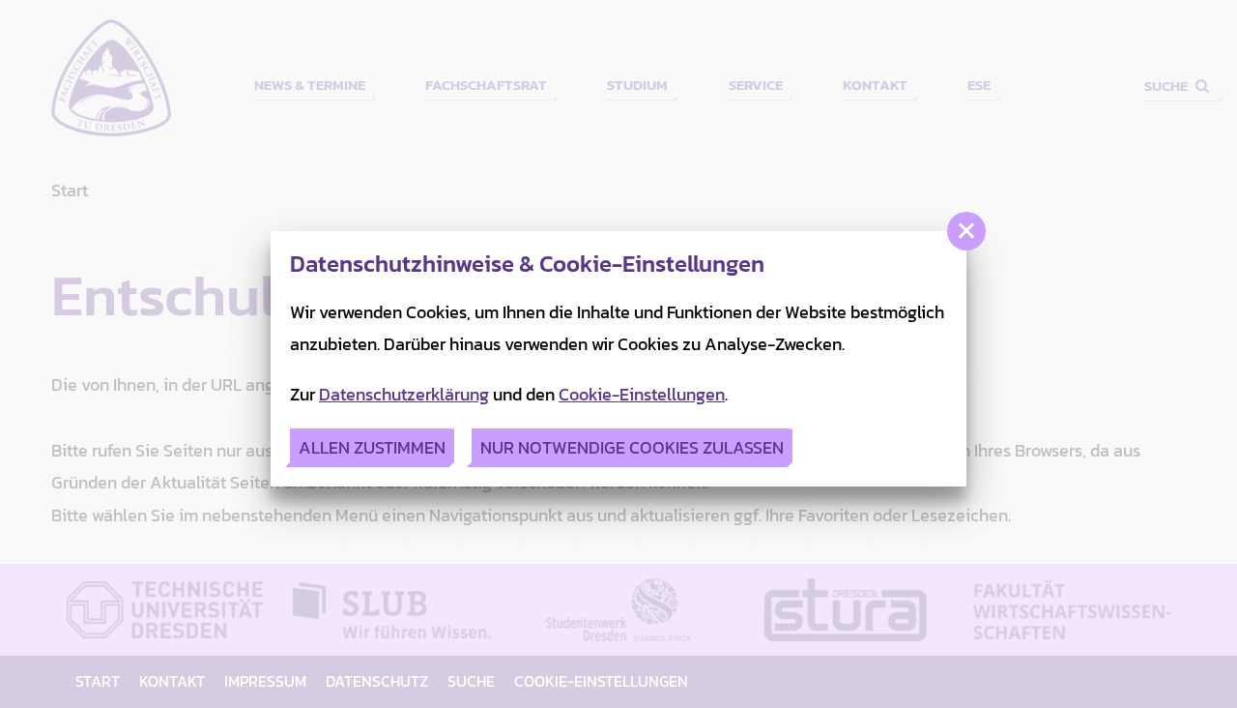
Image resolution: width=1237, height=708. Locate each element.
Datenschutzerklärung (404, 394)
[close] (966, 231)
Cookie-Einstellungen (642, 394)
